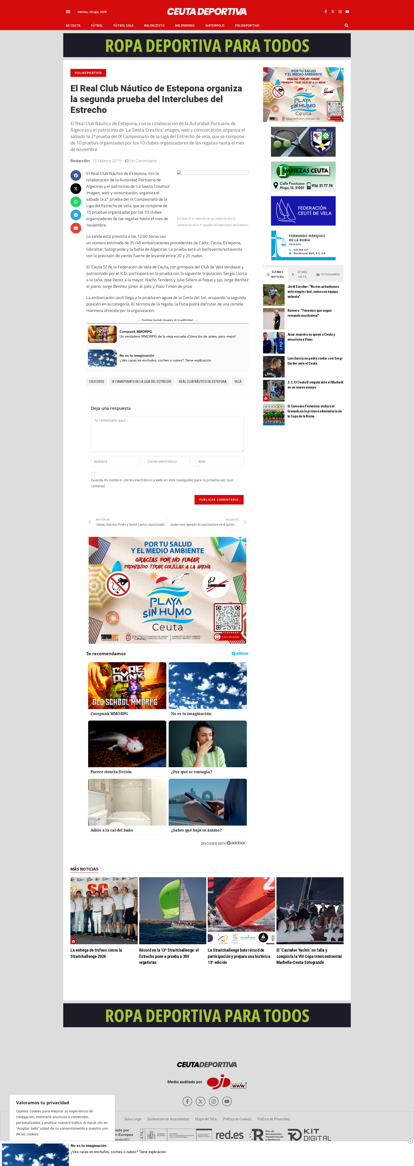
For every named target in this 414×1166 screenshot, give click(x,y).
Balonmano (185, 25)
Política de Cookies (237, 1119)
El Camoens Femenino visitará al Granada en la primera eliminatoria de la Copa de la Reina (315, 411)
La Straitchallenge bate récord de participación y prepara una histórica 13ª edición (239, 956)
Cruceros (96, 381)
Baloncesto (154, 25)
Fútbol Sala (123, 25)
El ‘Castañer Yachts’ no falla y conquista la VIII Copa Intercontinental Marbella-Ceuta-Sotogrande (309, 956)
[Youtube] (347, 11)
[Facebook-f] (325, 11)
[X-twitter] (332, 11)
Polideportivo (247, 25)
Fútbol (97, 25)
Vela (238, 381)
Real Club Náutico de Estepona (203, 381)
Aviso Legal (132, 1119)
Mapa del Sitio (206, 1119)
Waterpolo (214, 25)
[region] (62, 1125)
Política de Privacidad (274, 1119)
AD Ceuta (73, 25)
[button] (68, 11)
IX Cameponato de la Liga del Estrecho (141, 381)
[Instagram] (340, 11)
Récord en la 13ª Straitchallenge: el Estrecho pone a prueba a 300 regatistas (169, 956)
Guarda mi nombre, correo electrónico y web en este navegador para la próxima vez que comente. (162, 483)
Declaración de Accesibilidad (168, 1119)
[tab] (275, 274)
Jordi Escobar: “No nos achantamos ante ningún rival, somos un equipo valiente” (313, 291)
